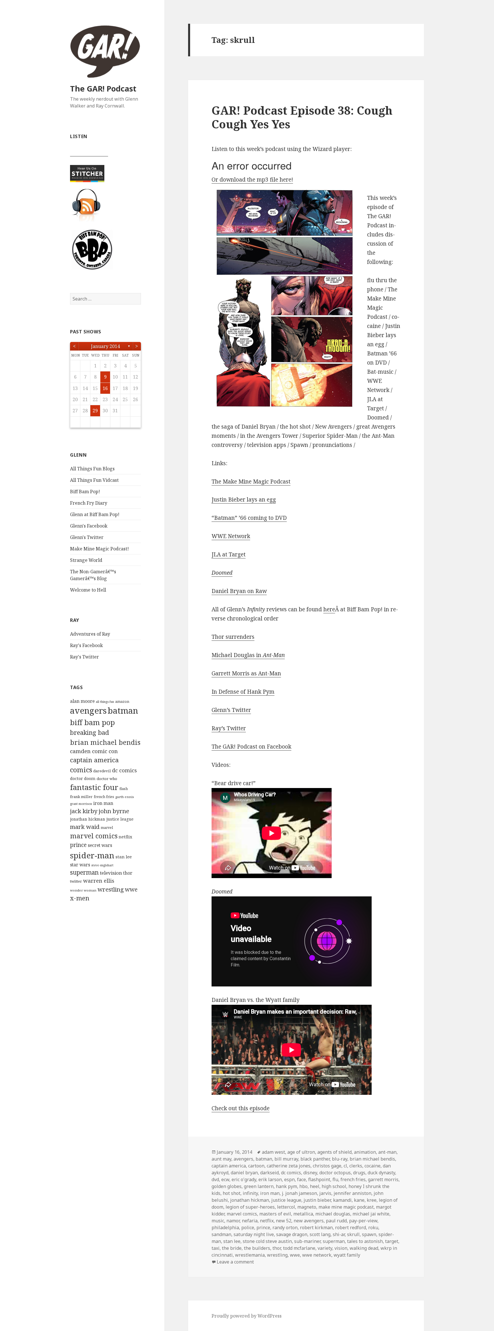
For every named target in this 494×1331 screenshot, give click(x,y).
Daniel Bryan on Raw (239, 591)
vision (340, 1248)
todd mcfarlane (299, 1248)
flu (335, 1179)
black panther (315, 1159)
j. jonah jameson (299, 1193)
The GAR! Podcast (103, 88)
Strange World (86, 560)
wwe (131, 889)
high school (334, 1186)
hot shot (231, 1193)
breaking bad (89, 732)
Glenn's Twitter (86, 537)
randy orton (285, 1227)
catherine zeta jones (288, 1166)
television (111, 873)
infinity (250, 1193)
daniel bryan (244, 1172)
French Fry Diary (88, 503)
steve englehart (102, 865)
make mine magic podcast (346, 1207)
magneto (306, 1207)
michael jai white (370, 1214)
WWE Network (231, 536)
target (391, 1241)
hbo (303, 1186)
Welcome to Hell (88, 590)
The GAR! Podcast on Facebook (251, 746)
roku (373, 1227)
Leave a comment (235, 1262)
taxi (216, 1248)
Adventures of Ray (90, 634)
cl (345, 1166)
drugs (359, 1172)
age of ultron (301, 1152)
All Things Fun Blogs (92, 468)
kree (372, 1200)
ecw (225, 1179)
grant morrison (81, 804)
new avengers (309, 1220)
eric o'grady (244, 1179)
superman (84, 872)
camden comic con (94, 751)
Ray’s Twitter (229, 728)
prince (78, 845)
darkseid (269, 1172)
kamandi (342, 1200)
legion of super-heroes (250, 1207)
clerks (355, 1166)
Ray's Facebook (86, 645)
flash (123, 788)
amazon (122, 701)
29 (95, 410)
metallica (303, 1214)
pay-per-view (363, 1220)
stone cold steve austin (267, 1241)
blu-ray (339, 1159)
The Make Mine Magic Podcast (251, 481)
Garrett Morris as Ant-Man (246, 673)
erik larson (270, 1179)
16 (105, 388)
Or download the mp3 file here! (252, 179)
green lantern (259, 1186)
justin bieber (317, 1200)
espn (289, 1179)
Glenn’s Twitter (231, 710)
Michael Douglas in (248, 655)
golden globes (227, 1186)
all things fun (105, 702)
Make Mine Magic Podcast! (99, 549)
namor (233, 1220)
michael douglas (332, 1214)
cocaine (372, 1166)
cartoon (256, 1166)
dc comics (124, 770)
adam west (273, 1152)
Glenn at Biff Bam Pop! (94, 514)
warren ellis (98, 880)
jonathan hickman (87, 819)
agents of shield (334, 1152)
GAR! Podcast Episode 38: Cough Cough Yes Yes (302, 117)
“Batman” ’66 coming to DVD (249, 518)
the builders (257, 1248)
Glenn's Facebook (88, 526)
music (218, 1220)
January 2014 (105, 346)
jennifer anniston (352, 1193)
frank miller (81, 796)
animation (365, 1152)
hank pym (286, 1186)
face (301, 1179)
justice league (120, 819)
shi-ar (339, 1234)
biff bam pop (92, 722)
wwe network (316, 1255)
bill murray (286, 1159)
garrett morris (383, 1179)
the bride (232, 1248)
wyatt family (347, 1255)
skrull (353, 1234)
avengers (88, 710)
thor (127, 873)
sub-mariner (307, 1241)
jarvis (325, 1193)
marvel (107, 827)
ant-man (387, 1152)
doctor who (107, 778)
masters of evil (275, 1214)
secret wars (100, 845)
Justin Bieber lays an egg (244, 499)
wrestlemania (250, 1255)
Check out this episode (241, 1108)
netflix (125, 836)
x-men (79, 898)
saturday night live (254, 1234)
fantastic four (94, 787)
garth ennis (124, 797)
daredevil (102, 770)
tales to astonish (365, 1241)
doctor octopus (335, 1172)
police (247, 1227)
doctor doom (82, 778)
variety (325, 1248)
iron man (103, 803)
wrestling (110, 889)
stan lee (123, 857)
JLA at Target (229, 554)
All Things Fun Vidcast (94, 480)
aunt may (221, 1159)
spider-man (92, 855)
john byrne (114, 811)
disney (310, 1172)
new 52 (283, 1220)
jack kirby (83, 811)
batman (123, 710)
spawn (369, 1234)
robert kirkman (316, 1227)
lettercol (286, 1207)
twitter (76, 881)
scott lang (320, 1234)
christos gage (327, 1166)
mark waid (84, 827)
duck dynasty (381, 1172)
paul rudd (336, 1220)
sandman (221, 1234)
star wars (80, 865)
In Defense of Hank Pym (243, 691)
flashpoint (319, 1179)
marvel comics (93, 835)
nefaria (250, 1220)
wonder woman (83, 890)
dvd (215, 1179)
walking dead (364, 1248)
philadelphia (225, 1227)
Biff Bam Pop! (85, 491)
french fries (104, 796)
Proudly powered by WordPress (247, 1316)
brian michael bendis (105, 742)
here (329, 609)
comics (81, 769)
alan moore (82, 701)
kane (359, 1200)
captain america (94, 759)
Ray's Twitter (84, 657)
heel (314, 1186)
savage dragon (291, 1234)
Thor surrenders (233, 636)
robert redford (350, 1227)
